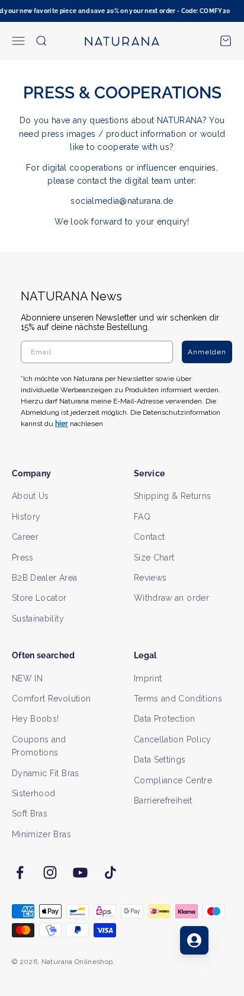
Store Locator (39, 598)
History (26, 516)
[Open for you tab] (194, 940)
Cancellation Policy (172, 739)
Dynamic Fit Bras (45, 773)
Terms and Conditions (178, 698)
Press (23, 557)
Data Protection (164, 718)
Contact (149, 537)
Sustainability (38, 618)
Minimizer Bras (41, 834)
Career (25, 537)
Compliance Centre (173, 780)
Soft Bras (29, 813)
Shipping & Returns (172, 496)
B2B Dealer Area (44, 577)
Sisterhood (34, 793)
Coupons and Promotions (39, 746)
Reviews (150, 577)
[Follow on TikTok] (110, 872)
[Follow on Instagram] (50, 872)
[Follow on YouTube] (80, 872)
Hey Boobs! (35, 718)
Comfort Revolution (51, 698)
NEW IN (27, 678)
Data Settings (160, 759)
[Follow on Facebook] (20, 872)
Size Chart (154, 557)
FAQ (142, 516)
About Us (30, 496)
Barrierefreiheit (163, 800)
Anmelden (207, 352)
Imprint (148, 678)
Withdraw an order (171, 598)
